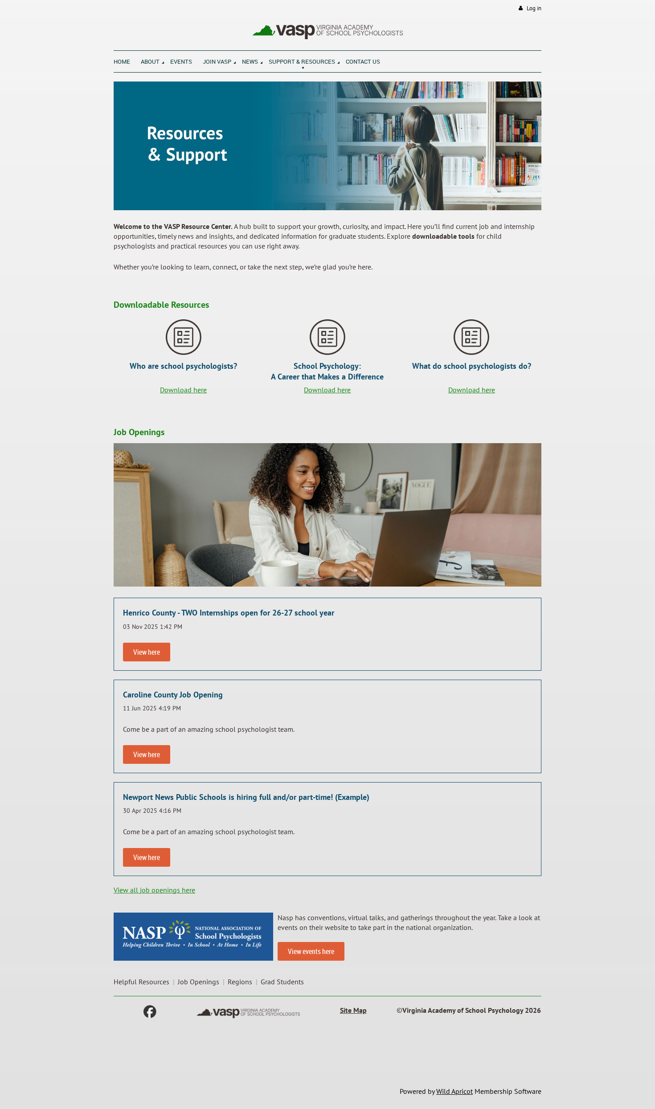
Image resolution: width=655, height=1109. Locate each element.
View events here (311, 951)
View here (146, 652)
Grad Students (282, 981)
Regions (240, 981)
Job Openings (198, 981)
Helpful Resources (141, 981)
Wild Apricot (454, 1091)
